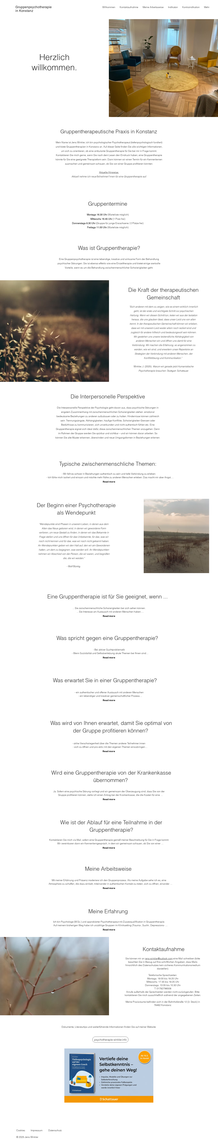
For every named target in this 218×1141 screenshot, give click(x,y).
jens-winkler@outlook (156, 958)
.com (170, 958)
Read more (109, 481)
